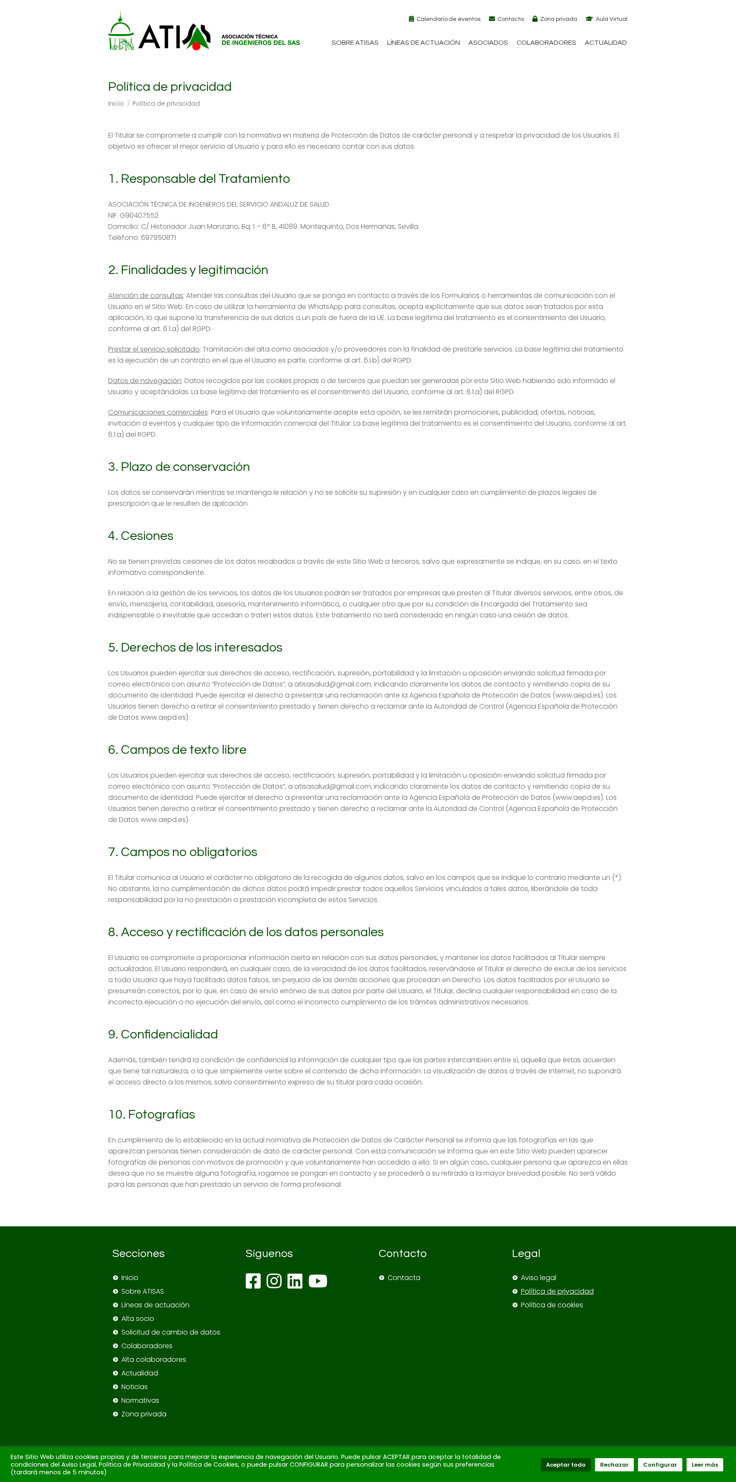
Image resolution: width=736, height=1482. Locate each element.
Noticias (134, 1387)
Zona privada (558, 19)
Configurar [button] (660, 1465)
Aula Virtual (611, 19)
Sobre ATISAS (142, 1291)
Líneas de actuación (155, 1305)
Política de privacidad (557, 1291)
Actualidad (139, 1373)
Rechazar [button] (614, 1465)
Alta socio (137, 1318)
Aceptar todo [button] (566, 1465)
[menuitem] (355, 42)
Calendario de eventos (448, 19)
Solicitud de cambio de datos (170, 1332)
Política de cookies (552, 1305)
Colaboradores (146, 1346)
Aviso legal (538, 1278)
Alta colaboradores (153, 1359)
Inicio (129, 1278)
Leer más (705, 1465)
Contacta (510, 19)
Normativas (140, 1400)
